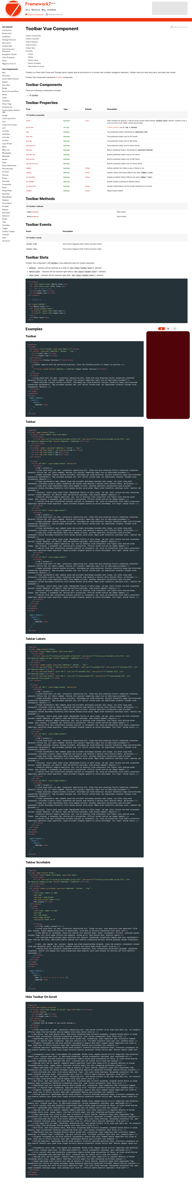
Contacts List (7, 107)
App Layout (6, 43)
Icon (4, 122)
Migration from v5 (9, 64)
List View (5, 131)
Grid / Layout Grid (8, 118)
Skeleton (5, 200)
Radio (4, 187)
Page (4, 162)
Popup (4, 178)
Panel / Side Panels (9, 166)
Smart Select (7, 203)
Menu (4, 147)
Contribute (51, 10)
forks (59, 14)
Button (4, 95)
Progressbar (6, 184)
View (4, 238)
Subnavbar (6, 213)
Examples (29, 51)
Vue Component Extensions (8, 50)
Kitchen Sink (7, 33)
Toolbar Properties (32, 39)
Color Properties (8, 57)
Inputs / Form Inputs (9, 125)
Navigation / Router (9, 54)
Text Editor (6, 225)
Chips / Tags (6, 104)
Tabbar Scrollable (34, 63)
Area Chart (6, 85)
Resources (36, 10)
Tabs (4, 222)
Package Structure (9, 40)
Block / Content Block (10, 91)
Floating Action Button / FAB (11, 111)
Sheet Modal (7, 197)
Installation (6, 37)
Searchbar (6, 194)
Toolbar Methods (32, 42)
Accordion (6, 76)
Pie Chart (5, 172)
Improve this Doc (180, 27)
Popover (5, 175)
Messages (6, 156)
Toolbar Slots (30, 48)
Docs (28, 10)
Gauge (4, 115)
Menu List (6, 150)
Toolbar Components (33, 36)
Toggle (5, 228)
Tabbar (30, 57)
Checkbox (6, 101)
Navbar (5, 159)
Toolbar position (113, 127)
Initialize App (7, 46)
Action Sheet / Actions (10, 79)
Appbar (5, 82)
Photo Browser (7, 169)
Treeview (5, 235)
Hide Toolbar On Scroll (36, 66)
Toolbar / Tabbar (8, 231)
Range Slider (7, 191)
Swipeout (5, 216)
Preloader (5, 181)
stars (52, 14)
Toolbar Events (31, 45)
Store (4, 61)
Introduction (7, 30)
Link (3, 128)
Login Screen (7, 144)
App (3, 72)
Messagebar (6, 153)
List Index (5, 137)
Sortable (5, 206)
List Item (5, 140)
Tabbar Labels (33, 60)
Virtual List (6, 241)
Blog (44, 10)
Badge (4, 88)
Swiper (4, 219)
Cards (4, 98)
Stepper (5, 210)
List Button (6, 134)
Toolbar (30, 54)
